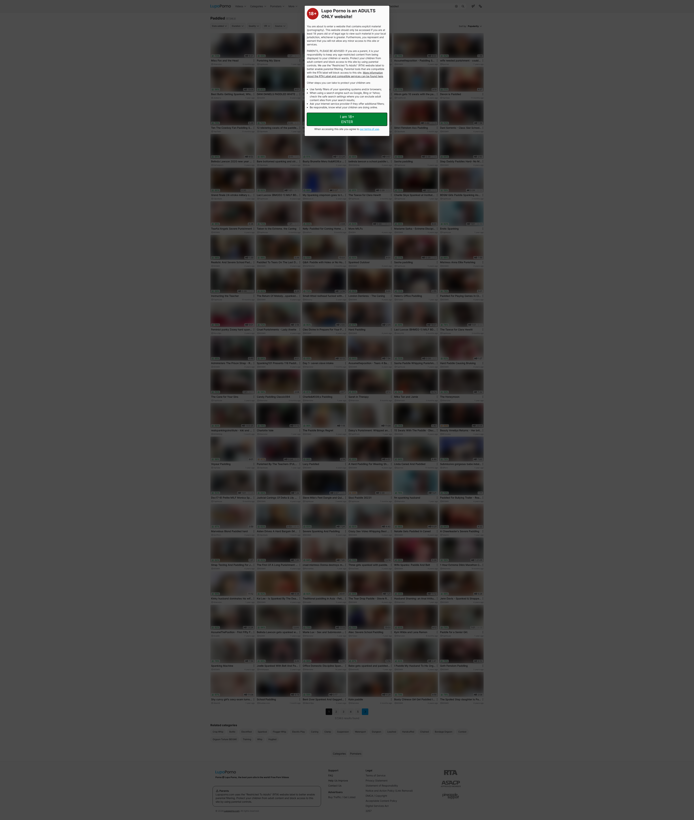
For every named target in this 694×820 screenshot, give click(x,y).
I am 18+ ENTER (347, 119)
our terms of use (369, 129)
